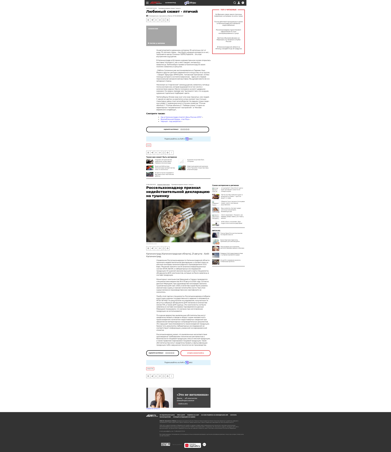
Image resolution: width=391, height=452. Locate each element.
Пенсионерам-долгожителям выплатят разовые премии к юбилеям (232, 247)
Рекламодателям (165, 417)
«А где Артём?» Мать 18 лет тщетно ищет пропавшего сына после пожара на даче (232, 189)
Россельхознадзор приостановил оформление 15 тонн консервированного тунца (228, 31)
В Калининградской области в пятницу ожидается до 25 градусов (228, 48)
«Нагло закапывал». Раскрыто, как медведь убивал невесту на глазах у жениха (232, 216)
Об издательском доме (167, 415)
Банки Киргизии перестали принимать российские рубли (230, 240)
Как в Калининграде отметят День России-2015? (181, 117)
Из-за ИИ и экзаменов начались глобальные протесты (230, 260)
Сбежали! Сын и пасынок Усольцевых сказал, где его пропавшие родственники (233, 203)
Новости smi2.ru (153, 409)
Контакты (233, 415)
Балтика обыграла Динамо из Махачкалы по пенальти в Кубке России (229, 39)
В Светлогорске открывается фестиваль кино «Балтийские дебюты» (164, 174)
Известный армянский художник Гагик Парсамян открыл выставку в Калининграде (198, 167)
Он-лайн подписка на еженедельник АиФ (214, 415)
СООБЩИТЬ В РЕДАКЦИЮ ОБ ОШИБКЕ (184, 417)
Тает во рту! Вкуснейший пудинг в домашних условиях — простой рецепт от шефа (232, 196)
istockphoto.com (151, 243)
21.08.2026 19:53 (151, 184)
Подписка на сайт (193, 415)
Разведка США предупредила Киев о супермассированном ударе (231, 254)
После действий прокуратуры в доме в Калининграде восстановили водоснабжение (228, 23)
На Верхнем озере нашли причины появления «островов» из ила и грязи (228, 15)
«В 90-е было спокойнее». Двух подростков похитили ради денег (231, 222)
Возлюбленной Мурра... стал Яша (175, 119)
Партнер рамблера (177, 444)
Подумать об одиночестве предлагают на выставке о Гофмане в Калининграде (163, 161)
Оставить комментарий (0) (195, 353)
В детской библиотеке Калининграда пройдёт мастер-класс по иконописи (165, 167)
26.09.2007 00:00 (151, 8)
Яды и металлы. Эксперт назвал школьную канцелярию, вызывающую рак (231, 209)
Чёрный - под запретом (171, 121)
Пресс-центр (181, 415)
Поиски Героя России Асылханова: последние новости (231, 234)
